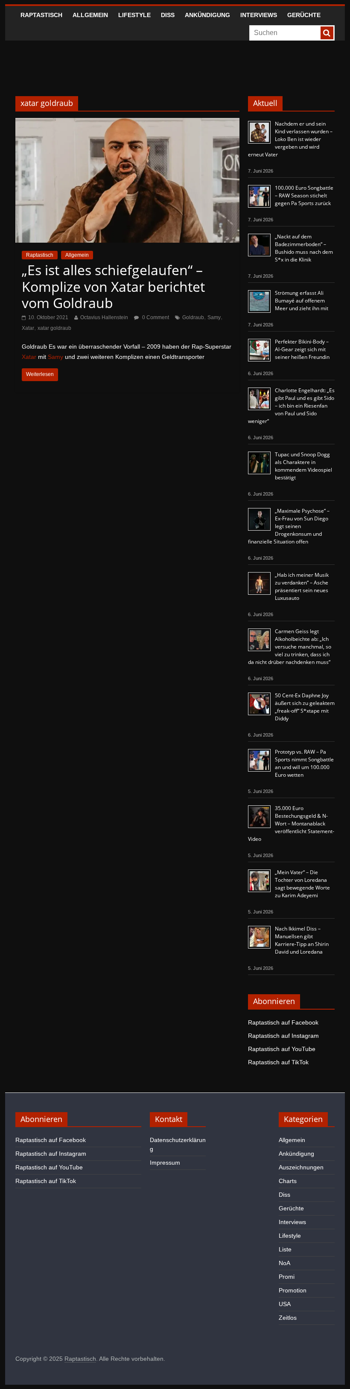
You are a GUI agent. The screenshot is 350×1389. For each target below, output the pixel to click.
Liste (285, 1249)
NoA (284, 1263)
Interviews (258, 15)
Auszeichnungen (301, 1167)
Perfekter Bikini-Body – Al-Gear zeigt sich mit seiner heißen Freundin (302, 349)
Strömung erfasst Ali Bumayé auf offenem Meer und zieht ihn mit (301, 300)
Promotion (292, 1290)
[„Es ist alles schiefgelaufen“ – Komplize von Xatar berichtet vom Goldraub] (127, 123)
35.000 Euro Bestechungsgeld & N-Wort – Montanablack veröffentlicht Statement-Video (291, 824)
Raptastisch (41, 15)
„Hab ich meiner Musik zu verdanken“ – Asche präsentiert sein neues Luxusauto (302, 586)
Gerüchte (304, 15)
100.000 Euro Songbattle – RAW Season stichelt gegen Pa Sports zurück (304, 195)
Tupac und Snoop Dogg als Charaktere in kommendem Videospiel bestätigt (303, 466)
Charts (288, 1181)
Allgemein (90, 15)
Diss (168, 15)
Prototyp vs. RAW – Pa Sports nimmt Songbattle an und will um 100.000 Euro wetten (304, 763)
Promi (287, 1276)
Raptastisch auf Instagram (283, 1035)
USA (285, 1304)
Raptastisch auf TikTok (278, 1062)
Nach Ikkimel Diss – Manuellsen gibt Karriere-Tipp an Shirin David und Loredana (302, 940)
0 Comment (155, 317)
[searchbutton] (327, 32)
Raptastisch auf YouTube (281, 1048)
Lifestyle (134, 15)
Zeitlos (288, 1317)
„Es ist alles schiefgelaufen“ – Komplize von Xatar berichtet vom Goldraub (113, 286)
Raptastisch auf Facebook (283, 1022)
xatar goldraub (54, 328)
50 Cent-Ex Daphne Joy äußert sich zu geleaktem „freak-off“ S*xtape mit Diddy (305, 707)
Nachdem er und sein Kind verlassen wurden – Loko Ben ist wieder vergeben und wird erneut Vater (290, 139)
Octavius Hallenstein (104, 317)
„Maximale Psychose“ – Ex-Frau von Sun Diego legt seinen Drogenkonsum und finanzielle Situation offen (289, 526)
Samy (214, 317)
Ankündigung (207, 15)
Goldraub (193, 317)
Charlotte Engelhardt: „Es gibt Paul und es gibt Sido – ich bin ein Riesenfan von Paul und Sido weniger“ (291, 406)
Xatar (28, 328)
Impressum (165, 1162)
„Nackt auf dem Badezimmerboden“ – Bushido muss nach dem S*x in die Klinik (304, 248)
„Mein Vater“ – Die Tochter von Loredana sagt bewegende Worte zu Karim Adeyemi (302, 884)
